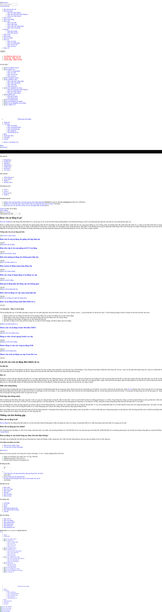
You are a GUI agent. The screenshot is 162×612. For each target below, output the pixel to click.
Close (1, 532)
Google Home (4, 432)
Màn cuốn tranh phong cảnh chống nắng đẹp (31, 202)
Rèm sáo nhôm (8, 38)
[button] (81, 419)
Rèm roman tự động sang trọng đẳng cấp (16, 266)
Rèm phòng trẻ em (13, 132)
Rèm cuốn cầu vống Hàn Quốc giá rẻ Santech (40, 204)
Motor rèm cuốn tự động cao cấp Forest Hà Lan (18, 354)
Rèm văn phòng (12, 125)
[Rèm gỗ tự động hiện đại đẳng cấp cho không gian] (7, 280)
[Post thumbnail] (7, 471)
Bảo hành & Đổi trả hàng (11, 510)
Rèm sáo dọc (7, 496)
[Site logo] (4, 2)
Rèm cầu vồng (8, 11)
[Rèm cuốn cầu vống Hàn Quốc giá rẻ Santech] (15, 204)
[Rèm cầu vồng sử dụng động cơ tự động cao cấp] (7, 271)
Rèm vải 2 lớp (12, 41)
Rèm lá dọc (7, 34)
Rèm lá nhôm (8, 494)
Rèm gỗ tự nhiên (12, 31)
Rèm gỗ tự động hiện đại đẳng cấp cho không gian (19, 284)
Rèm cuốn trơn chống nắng (16, 26)
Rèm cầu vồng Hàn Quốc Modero (18, 14)
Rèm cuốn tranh (12, 24)
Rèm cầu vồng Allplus (14, 12)
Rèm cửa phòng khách (14, 127)
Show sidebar (4, 210)
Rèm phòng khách (9, 522)
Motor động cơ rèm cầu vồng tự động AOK (16, 345)
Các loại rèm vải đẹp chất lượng (13, 447)
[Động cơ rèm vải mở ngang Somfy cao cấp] (9, 333)
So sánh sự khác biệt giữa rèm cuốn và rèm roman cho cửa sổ (22, 478)
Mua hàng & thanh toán (11, 508)
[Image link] (3, 450)
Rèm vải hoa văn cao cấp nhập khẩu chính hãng (32, 205)
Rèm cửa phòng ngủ (14, 129)
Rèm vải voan (12, 46)
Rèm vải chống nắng (14, 43)
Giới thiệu (7, 503)
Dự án (6, 505)
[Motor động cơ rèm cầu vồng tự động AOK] (8, 342)
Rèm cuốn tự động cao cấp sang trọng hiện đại (18, 293)
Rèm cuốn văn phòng (14, 28)
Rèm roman (7, 36)
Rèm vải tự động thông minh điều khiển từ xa (17, 302)
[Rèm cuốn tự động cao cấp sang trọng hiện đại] (9, 289)
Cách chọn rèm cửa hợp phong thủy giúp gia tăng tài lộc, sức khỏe (23, 473)
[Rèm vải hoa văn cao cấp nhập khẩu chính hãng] (11, 205)
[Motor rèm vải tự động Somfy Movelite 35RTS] (9, 324)
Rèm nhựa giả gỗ (13, 33)
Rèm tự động (4, 423)
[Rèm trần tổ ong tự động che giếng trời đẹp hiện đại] (7, 235)
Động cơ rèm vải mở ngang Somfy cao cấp (16, 336)
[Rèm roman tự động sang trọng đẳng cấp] (8, 262)
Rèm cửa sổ (7, 18)
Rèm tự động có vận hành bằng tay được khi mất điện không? (24, 435)
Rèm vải (6, 39)
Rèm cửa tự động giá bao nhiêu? (12, 427)
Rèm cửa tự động (9, 19)
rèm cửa (130, 389)
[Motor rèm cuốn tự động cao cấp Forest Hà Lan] (8, 351)
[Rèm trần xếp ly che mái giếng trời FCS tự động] (7, 244)
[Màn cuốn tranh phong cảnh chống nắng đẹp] (11, 202)
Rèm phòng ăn (12, 130)
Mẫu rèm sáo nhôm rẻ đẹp (11, 445)
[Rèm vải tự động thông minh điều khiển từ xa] (13, 298)
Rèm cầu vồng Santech (14, 16)
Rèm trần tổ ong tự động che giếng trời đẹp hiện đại (20, 239)
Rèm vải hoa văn (13, 44)
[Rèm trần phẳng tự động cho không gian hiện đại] (8, 253)
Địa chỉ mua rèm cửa (10, 9)
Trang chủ (3, 208)
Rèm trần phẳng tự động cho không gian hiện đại (19, 257)
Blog (5, 506)
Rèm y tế (6, 48)
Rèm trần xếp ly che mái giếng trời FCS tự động (18, 248)
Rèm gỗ (6, 29)
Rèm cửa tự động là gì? (9, 419)
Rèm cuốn (7, 21)
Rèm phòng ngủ (8, 524)
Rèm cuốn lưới (12, 23)
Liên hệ (6, 511)
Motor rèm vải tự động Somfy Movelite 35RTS (18, 328)
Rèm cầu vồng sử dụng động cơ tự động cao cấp (18, 275)
